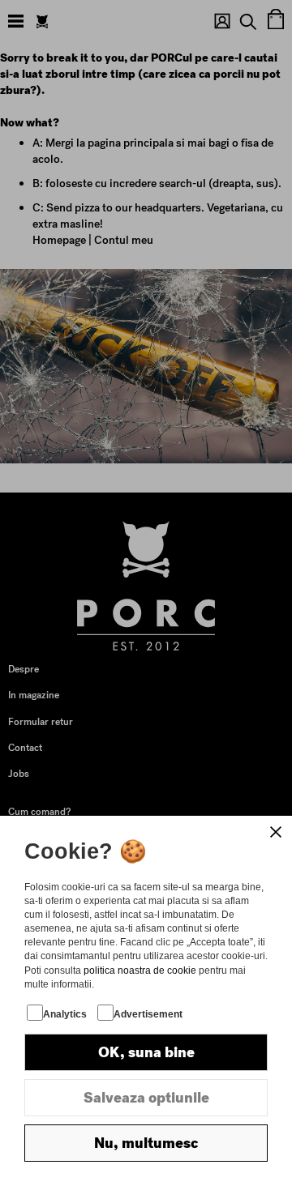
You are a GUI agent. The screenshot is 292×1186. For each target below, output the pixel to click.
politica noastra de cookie (140, 970)
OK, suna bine (146, 1052)
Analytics (65, 1014)
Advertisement (148, 1014)
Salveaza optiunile (146, 1097)
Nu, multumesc (146, 1143)
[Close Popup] (276, 832)
